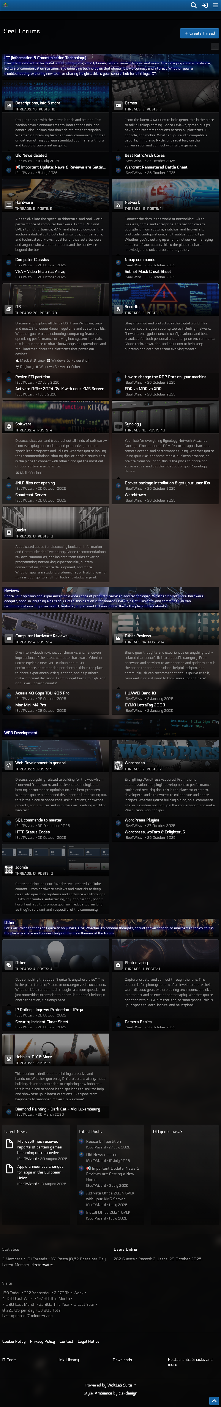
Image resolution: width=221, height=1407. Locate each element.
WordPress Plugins (142, 820)
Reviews (11, 590)
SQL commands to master (38, 820)
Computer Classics (32, 259)
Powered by (110, 1385)
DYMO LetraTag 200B (145, 705)
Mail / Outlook (31, 473)
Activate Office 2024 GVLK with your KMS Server (59, 388)
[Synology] (165, 417)
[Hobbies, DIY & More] (55, 1050)
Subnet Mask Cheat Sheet (148, 271)
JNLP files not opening (35, 483)
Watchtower (136, 494)
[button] (215, 46)
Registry (27, 367)
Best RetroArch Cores (145, 155)
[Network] (165, 195)
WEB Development (20, 732)
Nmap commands (140, 259)
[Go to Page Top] (214, 1401)
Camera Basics (138, 1022)
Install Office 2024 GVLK (108, 1212)
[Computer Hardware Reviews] (55, 629)
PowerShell (80, 360)
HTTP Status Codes (32, 832)
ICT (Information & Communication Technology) (45, 58)
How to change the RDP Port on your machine (166, 377)
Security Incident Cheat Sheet (41, 1022)
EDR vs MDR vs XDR (143, 388)
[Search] (193, 5)
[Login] (204, 5)
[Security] (165, 299)
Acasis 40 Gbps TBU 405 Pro (42, 693)
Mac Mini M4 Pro (30, 705)
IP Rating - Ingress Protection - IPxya (49, 1009)
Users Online (125, 1249)
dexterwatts (42, 1264)
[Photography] (165, 955)
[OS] (55, 299)
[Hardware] (55, 195)
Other (76, 367)
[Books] (55, 523)
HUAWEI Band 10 (140, 693)
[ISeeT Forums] (5, 5)
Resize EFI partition (32, 377)
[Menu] (215, 5)
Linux (42, 360)
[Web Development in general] (55, 756)
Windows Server (52, 367)
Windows (58, 360)
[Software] (55, 417)
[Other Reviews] (165, 629)
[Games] (165, 96)
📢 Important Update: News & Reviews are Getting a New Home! (61, 167)
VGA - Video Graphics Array (40, 271)
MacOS (26, 360)
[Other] (55, 955)
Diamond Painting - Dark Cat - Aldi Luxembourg (57, 1109)
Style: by (110, 1393)
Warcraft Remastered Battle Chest (156, 167)
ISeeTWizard (27, 1159)
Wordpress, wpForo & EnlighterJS (155, 832)
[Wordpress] (165, 756)
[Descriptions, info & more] (55, 96)
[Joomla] (55, 860)
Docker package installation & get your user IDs (167, 483)
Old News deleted (31, 155)
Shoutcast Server (31, 494)
